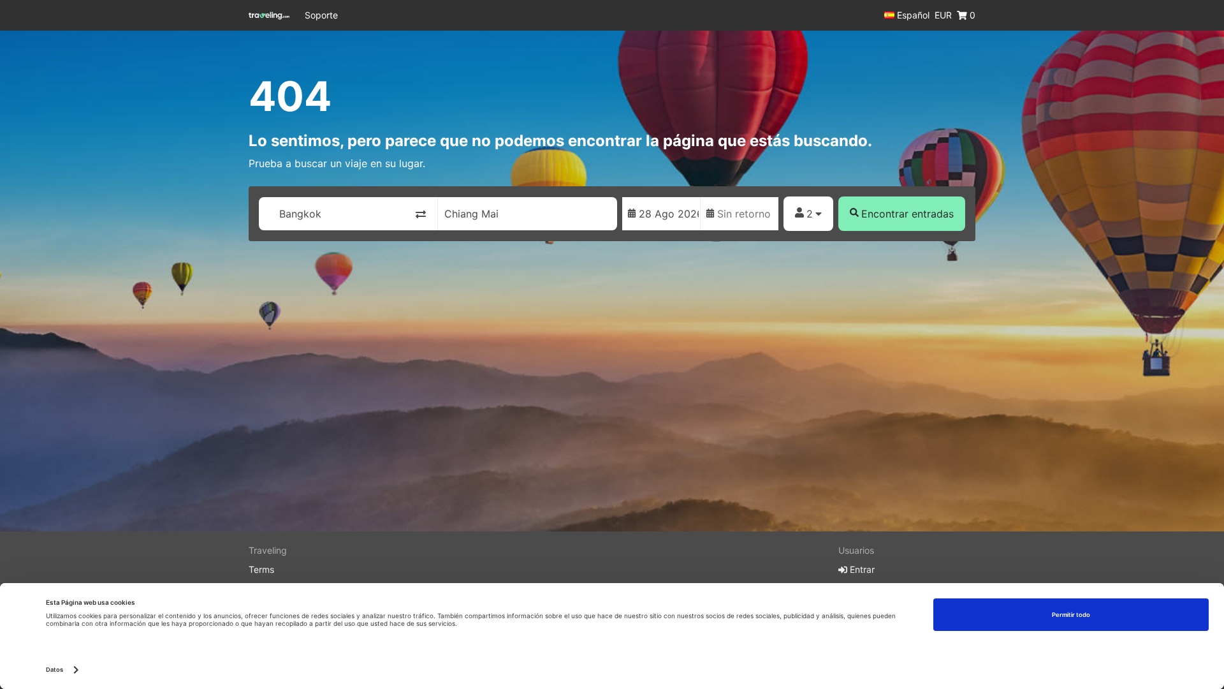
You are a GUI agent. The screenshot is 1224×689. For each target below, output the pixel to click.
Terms (261, 569)
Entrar (861, 569)
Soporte (321, 15)
